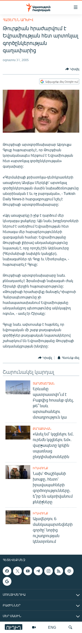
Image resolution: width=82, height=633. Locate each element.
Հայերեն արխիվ (18, 19)
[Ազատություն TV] (34, 627)
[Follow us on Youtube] (27, 571)
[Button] (72, 69)
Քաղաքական (42, 428)
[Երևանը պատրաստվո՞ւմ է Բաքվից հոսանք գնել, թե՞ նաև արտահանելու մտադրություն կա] (17, 387)
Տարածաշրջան (44, 383)
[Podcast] (69, 571)
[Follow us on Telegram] (38, 571)
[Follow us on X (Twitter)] (17, 571)
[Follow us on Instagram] (48, 571)
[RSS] (58, 571)
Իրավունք (40, 468)
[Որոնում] (70, 627)
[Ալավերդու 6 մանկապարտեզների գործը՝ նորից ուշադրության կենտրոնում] (17, 517)
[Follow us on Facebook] (7, 571)
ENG (52, 627)
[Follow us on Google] (7, 581)
